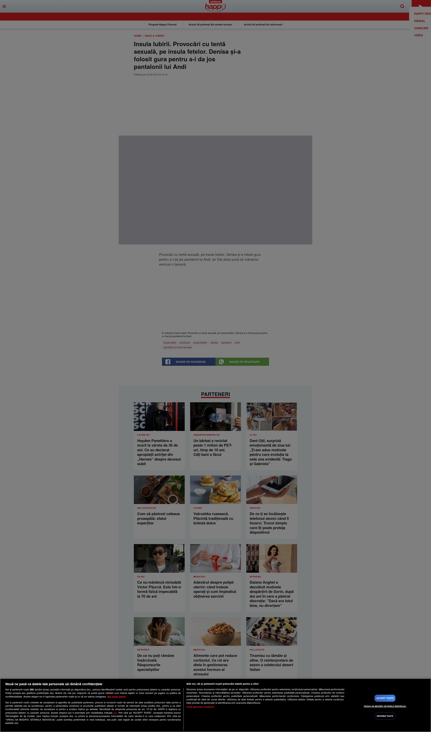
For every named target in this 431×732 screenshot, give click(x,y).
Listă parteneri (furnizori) (200, 706)
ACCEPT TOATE (385, 698)
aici (115, 712)
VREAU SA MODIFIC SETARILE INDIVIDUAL (385, 706)
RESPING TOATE (385, 716)
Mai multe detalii (116, 696)
